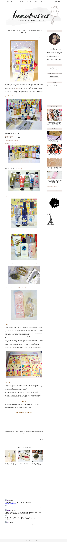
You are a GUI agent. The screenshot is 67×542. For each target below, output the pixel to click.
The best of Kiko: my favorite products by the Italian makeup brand (55, 154)
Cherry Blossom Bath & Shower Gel (11, 140)
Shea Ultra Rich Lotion (23, 232)
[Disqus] (24, 483)
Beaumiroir (30, 540)
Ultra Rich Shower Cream (9, 134)
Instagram (17, 88)
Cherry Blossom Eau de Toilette (25, 287)
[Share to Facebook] (36, 440)
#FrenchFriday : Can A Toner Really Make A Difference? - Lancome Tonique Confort (54, 181)
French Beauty (19, 442)
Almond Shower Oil (13, 139)
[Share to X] (38, 440)
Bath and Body (11, 442)
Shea (33, 166)
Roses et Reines (26, 166)
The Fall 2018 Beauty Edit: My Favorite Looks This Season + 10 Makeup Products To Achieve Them (54, 123)
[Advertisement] (53, 95)
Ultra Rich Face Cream (16, 194)
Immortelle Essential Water (31, 194)
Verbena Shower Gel (9, 136)
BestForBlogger (38, 540)
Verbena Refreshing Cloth (36, 263)
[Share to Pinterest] (40, 440)
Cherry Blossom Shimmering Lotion (35, 232)
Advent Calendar (40, 89)
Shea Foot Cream (19, 168)
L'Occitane (26, 442)
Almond (30, 166)
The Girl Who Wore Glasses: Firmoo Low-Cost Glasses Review (55, 141)
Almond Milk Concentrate (14, 232)
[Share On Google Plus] (42, 440)
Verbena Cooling (20, 166)
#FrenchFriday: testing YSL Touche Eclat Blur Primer (55, 168)
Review (31, 442)
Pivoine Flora (38, 166)
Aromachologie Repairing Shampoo (11, 143)
